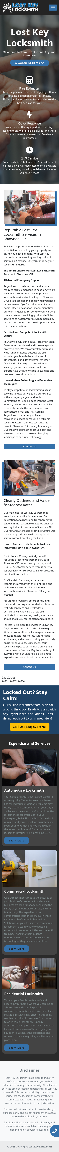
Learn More (16, 840)
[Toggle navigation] (53, 8)
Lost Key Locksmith (40, 1146)
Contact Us (29, 446)
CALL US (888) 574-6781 (30, 63)
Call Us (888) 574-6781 (30, 726)
